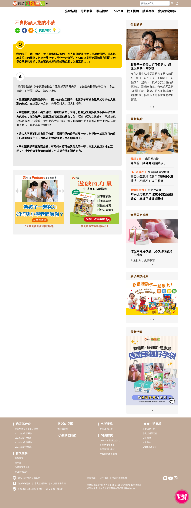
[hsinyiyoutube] (170, 478)
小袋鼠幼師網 (67, 435)
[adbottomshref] (39, 199)
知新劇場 (147, 437)
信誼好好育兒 (24, 483)
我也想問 (48, 30)
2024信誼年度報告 (23, 442)
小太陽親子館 (149, 428)
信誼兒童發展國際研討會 (26, 428)
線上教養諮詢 (21, 471)
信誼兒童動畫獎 (107, 449)
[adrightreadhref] (152, 297)
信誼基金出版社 (107, 428)
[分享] (17, 30)
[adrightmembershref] (152, 232)
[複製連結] (31, 30)
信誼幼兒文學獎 (107, 444)
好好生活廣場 (152, 424)
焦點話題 (71, 11)
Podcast (117, 11)
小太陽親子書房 (150, 433)
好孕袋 (18, 462)
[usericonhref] (176, 3)
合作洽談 (104, 477)
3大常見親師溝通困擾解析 (39, 226)
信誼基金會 (23, 424)
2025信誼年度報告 (23, 446)
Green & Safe (149, 446)
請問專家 (148, 11)
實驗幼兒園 (62, 428)
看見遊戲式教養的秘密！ (95, 226)
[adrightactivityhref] (152, 370)
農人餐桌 (147, 442)
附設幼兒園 (65, 424)
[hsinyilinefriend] (165, 478)
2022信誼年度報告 (23, 433)
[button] (47, 3)
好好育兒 (19, 458)
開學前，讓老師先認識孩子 (148, 163)
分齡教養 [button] (87, 11)
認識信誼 (91, 477)
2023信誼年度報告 (23, 437)
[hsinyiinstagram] (175, 478)
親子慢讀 (133, 11)
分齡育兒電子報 (22, 467)
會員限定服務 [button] (167, 11)
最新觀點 (102, 11)
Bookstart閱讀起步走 (110, 440)
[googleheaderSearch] (172, 3)
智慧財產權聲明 (119, 477)
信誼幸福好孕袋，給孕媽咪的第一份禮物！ (151, 253)
